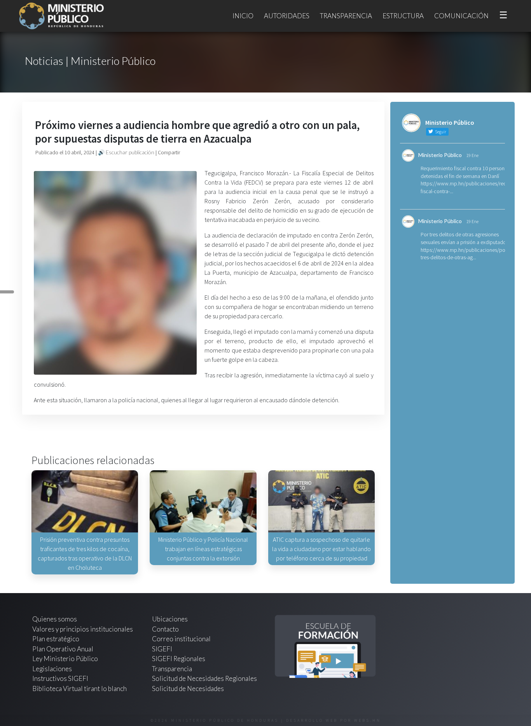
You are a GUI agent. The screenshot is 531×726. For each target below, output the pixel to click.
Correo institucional (181, 639)
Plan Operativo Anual (62, 649)
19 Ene (472, 155)
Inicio (242, 16)
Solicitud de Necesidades (188, 688)
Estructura (403, 16)
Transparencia (346, 16)
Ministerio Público (440, 155)
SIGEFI (162, 649)
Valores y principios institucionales (82, 629)
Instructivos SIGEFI (60, 678)
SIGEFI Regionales (178, 658)
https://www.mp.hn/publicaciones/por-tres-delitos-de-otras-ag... (464, 253)
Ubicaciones (170, 619)
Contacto (165, 629)
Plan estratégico (56, 639)
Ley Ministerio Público (65, 658)
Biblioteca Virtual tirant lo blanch (79, 688)
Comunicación (461, 16)
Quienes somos (54, 619)
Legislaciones (52, 669)
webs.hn (367, 720)
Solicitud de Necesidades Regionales (204, 678)
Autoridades (286, 16)
